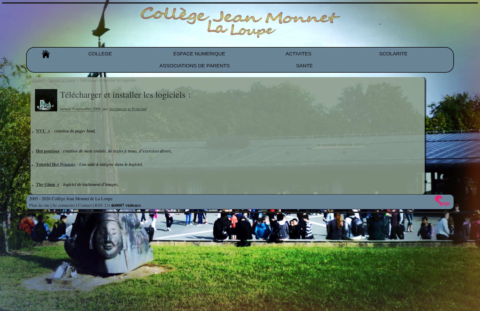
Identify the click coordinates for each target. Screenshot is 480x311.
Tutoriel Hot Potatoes (56, 164)
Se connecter (63, 205)
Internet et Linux (62, 80)
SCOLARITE (393, 54)
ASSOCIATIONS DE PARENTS (194, 65)
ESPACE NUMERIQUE (199, 54)
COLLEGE (100, 54)
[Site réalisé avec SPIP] (442, 200)
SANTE (304, 65)
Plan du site (39, 205)
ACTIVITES (298, 54)
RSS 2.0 (102, 205)
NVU (41, 131)
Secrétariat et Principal (128, 108)
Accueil (38, 80)
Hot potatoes (47, 151)
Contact (85, 205)
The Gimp (45, 184)
